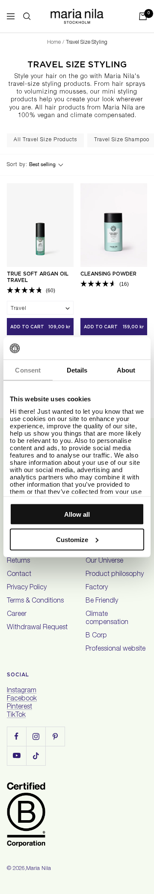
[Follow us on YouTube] (16, 755)
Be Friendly (102, 601)
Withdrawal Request (37, 627)
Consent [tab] (28, 370)
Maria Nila (38, 869)
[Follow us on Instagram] (35, 736)
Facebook (22, 699)
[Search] (27, 16)
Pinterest (19, 707)
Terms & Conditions (35, 601)
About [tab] (126, 370)
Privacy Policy (27, 588)
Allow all (77, 514)
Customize (72, 539)
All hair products (60, 108)
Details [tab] (77, 370)
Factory (97, 588)
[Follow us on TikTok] (35, 755)
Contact (19, 574)
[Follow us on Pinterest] (55, 736)
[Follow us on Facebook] (16, 736)
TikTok (16, 715)
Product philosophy (115, 574)
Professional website (115, 649)
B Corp (96, 636)
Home (54, 42)
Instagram (21, 691)
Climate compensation (107, 618)
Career (17, 614)
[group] (45, 140)
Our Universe (104, 561)
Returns (18, 561)
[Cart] (143, 16)
